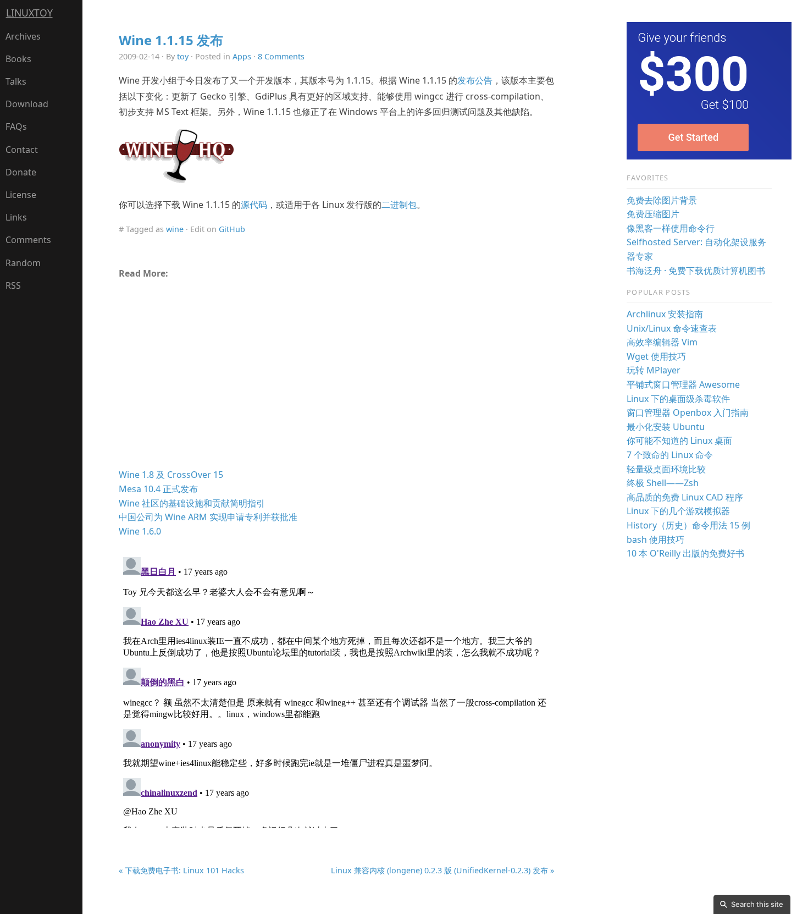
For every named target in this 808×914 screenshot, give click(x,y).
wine (175, 229)
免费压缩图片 (653, 214)
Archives (23, 36)
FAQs (16, 126)
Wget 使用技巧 (656, 356)
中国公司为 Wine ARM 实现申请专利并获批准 (208, 517)
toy (183, 56)
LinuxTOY (29, 12)
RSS (13, 285)
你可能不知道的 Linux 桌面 (679, 440)
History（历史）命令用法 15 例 (688, 525)
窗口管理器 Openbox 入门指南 (688, 412)
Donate (20, 172)
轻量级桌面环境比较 (666, 469)
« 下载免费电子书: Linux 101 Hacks (181, 870)
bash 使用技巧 (655, 539)
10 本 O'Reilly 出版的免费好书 (685, 553)
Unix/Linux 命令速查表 (672, 328)
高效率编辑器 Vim (662, 342)
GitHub (232, 229)
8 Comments (281, 56)
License (20, 195)
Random (23, 263)
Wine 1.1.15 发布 (171, 40)
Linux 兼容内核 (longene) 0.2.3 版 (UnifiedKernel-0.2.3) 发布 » (442, 870)
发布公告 (474, 80)
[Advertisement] (336, 378)
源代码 (254, 205)
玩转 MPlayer (653, 370)
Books (18, 59)
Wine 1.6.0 (140, 531)
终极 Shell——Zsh (663, 483)
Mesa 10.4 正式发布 (158, 489)
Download (26, 104)
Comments (28, 240)
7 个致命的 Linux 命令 (670, 455)
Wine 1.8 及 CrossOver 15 (171, 475)
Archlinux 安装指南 (665, 314)
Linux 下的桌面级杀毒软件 (678, 399)
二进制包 (399, 205)
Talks (15, 81)
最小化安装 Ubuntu (666, 427)
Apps (242, 56)
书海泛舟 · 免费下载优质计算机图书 (696, 271)
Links (16, 217)
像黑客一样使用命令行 (671, 228)
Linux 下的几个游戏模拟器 (678, 511)
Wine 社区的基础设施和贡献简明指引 (192, 503)
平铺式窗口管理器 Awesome (683, 384)
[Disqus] (336, 690)
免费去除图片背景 (662, 200)
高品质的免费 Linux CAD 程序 (685, 497)
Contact (21, 150)
